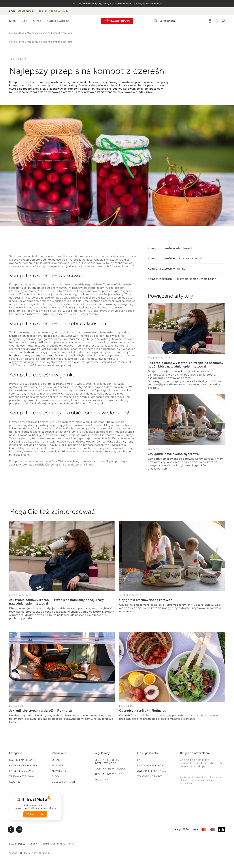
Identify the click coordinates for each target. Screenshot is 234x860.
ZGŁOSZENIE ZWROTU (150, 776)
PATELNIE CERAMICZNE (23, 765)
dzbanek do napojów (44, 355)
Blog (24, 20)
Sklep (12, 20)
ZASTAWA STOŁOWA (21, 776)
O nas (37, 20)
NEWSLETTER (60, 770)
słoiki (75, 362)
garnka (48, 339)
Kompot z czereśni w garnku (166, 268)
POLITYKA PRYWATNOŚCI (110, 768)
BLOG (55, 776)
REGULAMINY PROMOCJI (109, 774)
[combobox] (176, 20)
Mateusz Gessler (58, 20)
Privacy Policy (17, 843)
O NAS (56, 760)
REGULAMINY (103, 779)
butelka (14, 355)
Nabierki (29, 352)
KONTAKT (57, 765)
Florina (13, 33)
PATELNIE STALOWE (21, 770)
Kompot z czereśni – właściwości (170, 248)
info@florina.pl (26, 10)
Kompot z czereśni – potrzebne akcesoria (175, 258)
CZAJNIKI (14, 781)
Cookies (34, 843)
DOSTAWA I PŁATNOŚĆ (151, 765)
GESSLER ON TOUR (63, 781)
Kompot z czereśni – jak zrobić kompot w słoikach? (182, 278)
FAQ (139, 760)
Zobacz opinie (35, 814)
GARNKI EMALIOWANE (22, 760)
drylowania (33, 349)
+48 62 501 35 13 (58, 10)
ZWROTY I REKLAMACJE (151, 770)
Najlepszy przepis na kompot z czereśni (49, 33)
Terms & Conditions (54, 843)
